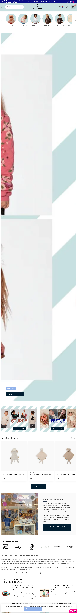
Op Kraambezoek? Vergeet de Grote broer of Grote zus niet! (24, 588)
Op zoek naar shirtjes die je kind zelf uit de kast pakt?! (62, 588)
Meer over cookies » (48, 609)
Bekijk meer (37, 486)
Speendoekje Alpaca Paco (40, 474)
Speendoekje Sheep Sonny (13, 474)
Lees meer (15, 600)
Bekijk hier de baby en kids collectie (57, 527)
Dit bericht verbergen (33, 609)
